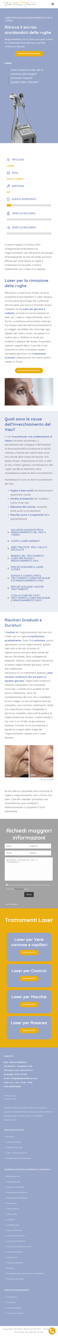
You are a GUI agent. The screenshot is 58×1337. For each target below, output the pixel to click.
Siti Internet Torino (34, 1332)
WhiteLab (19, 1332)
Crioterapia (12, 1297)
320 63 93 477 (26, 1070)
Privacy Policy (19, 889)
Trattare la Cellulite (15, 1313)
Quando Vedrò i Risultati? (24, 82)
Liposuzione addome (16, 1241)
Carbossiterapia (14, 1142)
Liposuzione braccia (16, 1235)
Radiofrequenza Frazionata (19, 1158)
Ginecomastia (13, 1208)
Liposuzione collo (14, 1230)
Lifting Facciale (13, 1181)
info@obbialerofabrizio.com (23, 1078)
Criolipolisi (11, 1302)
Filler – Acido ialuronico (17, 1153)
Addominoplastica (15, 1263)
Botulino (10, 1136)
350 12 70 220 (20, 1074)
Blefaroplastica (13, 1176)
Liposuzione (12, 1257)
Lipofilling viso (13, 1225)
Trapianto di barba (15, 1279)
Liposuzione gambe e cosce (19, 1246)
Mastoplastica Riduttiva (17, 1198)
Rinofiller (10, 1268)
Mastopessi (12, 1203)
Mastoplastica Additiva (17, 1192)
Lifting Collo (12, 1214)
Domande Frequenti (21, 78)
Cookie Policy (10, 1099)
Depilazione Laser (14, 1147)
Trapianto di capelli (15, 1187)
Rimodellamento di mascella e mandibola (25, 1273)
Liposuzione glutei (15, 1252)
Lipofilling (11, 1219)
